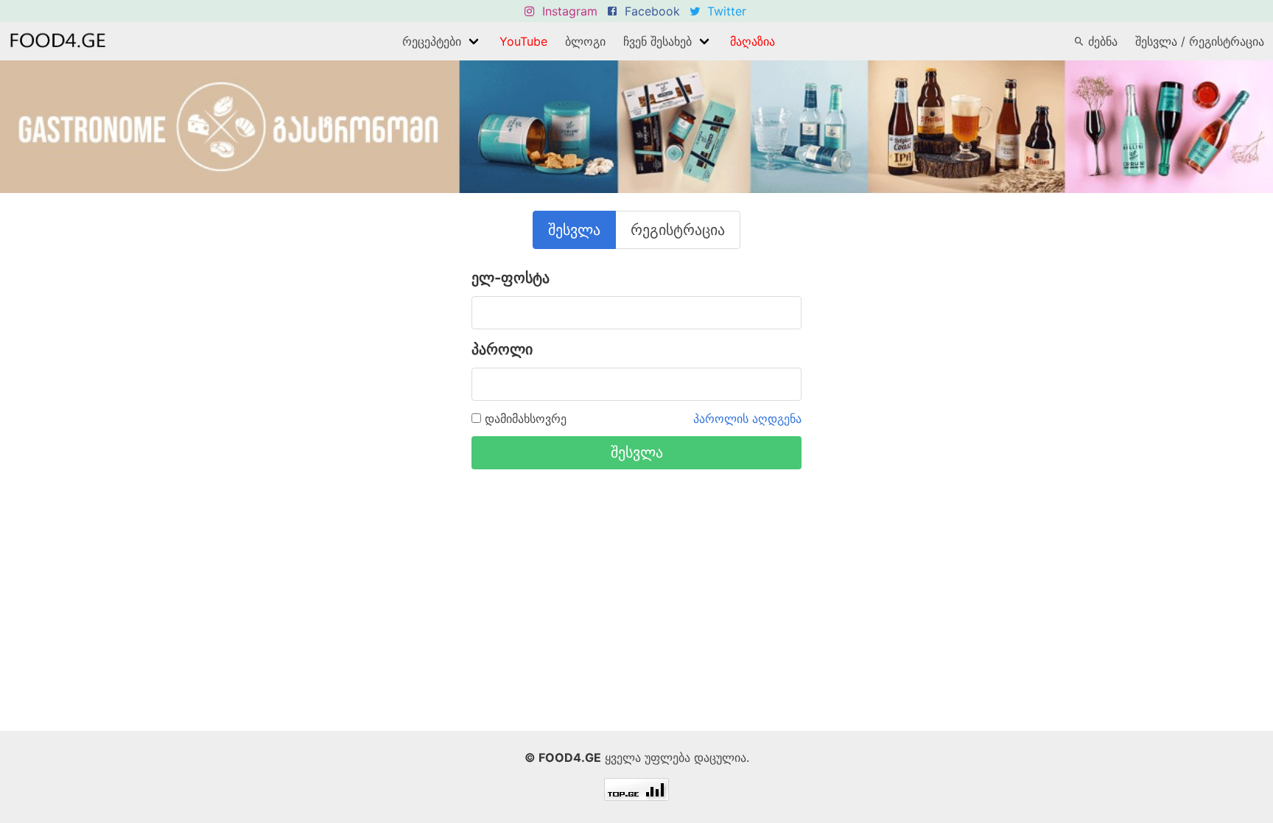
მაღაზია (752, 41)
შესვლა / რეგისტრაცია (1199, 41)
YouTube (523, 41)
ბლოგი (585, 41)
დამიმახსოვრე (524, 418)
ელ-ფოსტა (510, 278)
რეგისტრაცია (678, 230)
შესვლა (574, 230)
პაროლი (502, 349)
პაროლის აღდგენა (747, 418)
